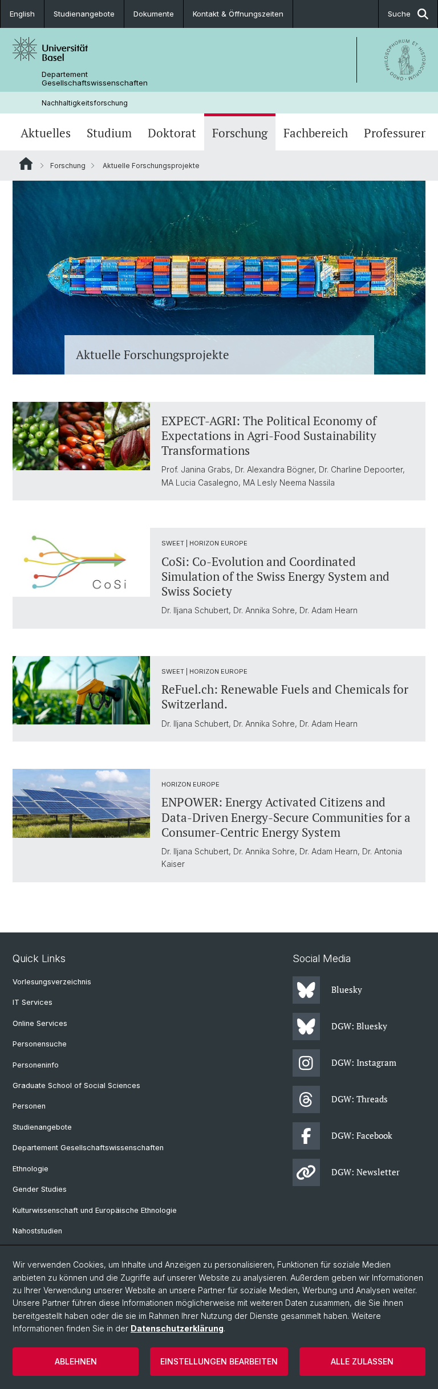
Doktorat (172, 133)
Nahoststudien (37, 1231)
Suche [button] (399, 13)
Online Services (40, 1023)
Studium (109, 133)
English (22, 13)
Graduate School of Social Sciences (76, 1085)
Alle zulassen (362, 1361)
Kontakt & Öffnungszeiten (238, 13)
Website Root (26, 163)
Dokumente (153, 13)
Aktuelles (46, 133)
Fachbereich (315, 133)
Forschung (239, 133)
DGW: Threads (359, 1099)
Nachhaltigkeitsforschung (85, 103)
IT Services (32, 1002)
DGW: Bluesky (359, 1026)
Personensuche (40, 1044)
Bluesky (346, 989)
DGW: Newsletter (365, 1172)
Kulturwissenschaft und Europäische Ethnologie (95, 1210)
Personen (29, 1106)
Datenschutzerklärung (177, 1328)
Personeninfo (36, 1065)
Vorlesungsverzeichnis (52, 981)
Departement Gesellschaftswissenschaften (95, 78)
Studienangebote (84, 13)
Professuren (396, 133)
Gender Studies (40, 1189)
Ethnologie (30, 1168)
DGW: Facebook (361, 1135)
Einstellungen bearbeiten (219, 1361)
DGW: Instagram (363, 1062)
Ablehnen (76, 1361)
